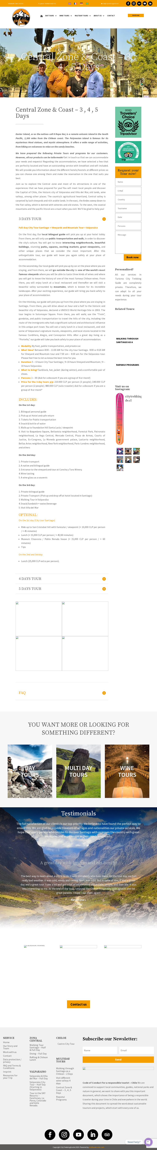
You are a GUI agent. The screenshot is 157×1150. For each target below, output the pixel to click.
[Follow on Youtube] (145, 3)
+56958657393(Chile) (50, 3)
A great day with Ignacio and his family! (78, 863)
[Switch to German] (81, 3)
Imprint (7, 1071)
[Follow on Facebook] (128, 3)
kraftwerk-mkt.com (96, 1147)
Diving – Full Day (38, 1053)
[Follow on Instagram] (134, 3)
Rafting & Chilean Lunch (39, 1058)
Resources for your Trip (10, 1076)
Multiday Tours (81, 16)
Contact (111, 16)
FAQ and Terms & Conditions (12, 1067)
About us (98, 16)
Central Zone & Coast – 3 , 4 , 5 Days (64, 1090)
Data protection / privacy (12, 1060)
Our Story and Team (10, 1047)
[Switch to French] (75, 3)
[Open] (120, 451)
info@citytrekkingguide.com (110, 3)
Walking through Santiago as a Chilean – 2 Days (65, 1071)
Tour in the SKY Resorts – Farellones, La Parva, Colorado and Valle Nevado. (38, 1099)
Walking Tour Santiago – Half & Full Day (38, 1047)
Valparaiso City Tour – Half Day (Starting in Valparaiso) (38, 1086)
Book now (135, 15)
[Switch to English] (70, 3)
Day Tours (49, 16)
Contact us (79, 1004)
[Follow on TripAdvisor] (139, 3)
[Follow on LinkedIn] (150, 3)
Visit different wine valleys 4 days (63, 1080)
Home (6, 1042)
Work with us (10, 1052)
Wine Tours (64, 16)
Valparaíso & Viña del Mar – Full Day (39, 1077)
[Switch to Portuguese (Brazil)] (87, 3)
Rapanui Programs (61, 1098)
